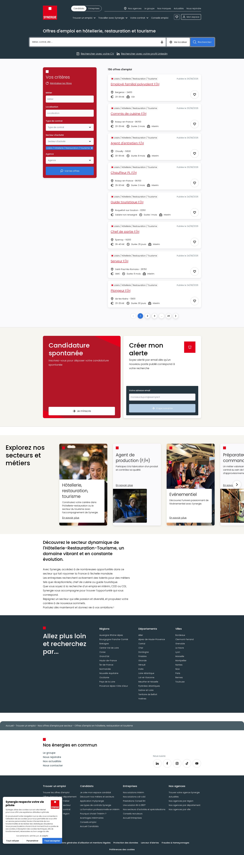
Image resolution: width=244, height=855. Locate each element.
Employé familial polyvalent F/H (135, 84)
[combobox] (70, 99)
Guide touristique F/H (127, 202)
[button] (82, 377)
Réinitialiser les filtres (61, 83)
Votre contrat (137, 17)
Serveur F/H (119, 261)
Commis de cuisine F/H (128, 113)
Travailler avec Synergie (111, 17)
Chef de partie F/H (125, 231)
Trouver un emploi (82, 17)
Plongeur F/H (120, 290)
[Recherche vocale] (162, 42)
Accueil (10, 725)
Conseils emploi (159, 17)
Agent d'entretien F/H (127, 143)
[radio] (78, 8)
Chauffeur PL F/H (124, 172)
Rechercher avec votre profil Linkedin (144, 54)
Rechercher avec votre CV (97, 54)
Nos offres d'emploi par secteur (55, 725)
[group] (86, 8)
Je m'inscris (84, 411)
